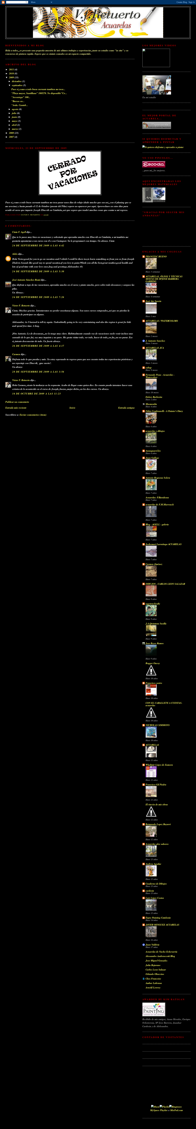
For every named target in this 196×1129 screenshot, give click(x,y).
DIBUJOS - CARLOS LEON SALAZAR (165, 583)
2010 (12, 73)
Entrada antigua (126, 407)
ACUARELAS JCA (155, 347)
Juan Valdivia (152, 944)
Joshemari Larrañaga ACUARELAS (164, 544)
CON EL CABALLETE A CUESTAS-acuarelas (164, 704)
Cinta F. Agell (19, 232)
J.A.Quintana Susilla (156, 623)
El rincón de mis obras (157, 804)
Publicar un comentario (17, 401)
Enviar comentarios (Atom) (33, 414)
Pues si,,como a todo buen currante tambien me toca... (38, 89)
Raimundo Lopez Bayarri (158, 824)
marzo (15, 129)
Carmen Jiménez (154, 564)
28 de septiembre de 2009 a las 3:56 (38, 371)
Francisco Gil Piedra (156, 784)
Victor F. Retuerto (21, 305)
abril (14, 125)
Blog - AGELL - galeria (157, 524)
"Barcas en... (17, 101)
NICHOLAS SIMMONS (158, 725)
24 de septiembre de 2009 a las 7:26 (38, 297)
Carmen (16, 354)
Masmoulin (151, 404)
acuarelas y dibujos (155, 431)
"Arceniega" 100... (20, 97)
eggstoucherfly (153, 603)
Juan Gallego (152, 457)
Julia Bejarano (153, 965)
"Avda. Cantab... (19, 105)
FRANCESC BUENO (156, 256)
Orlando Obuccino (155, 974)
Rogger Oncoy (153, 663)
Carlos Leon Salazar (156, 969)
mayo (15, 121)
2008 (12, 132)
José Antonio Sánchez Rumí (26, 279)
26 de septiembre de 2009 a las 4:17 (38, 345)
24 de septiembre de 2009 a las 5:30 (38, 271)
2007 (12, 136)
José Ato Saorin (153, 301)
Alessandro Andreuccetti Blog (160, 956)
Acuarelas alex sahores (157, 844)
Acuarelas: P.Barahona (157, 497)
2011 (12, 69)
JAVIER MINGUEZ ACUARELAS (162, 924)
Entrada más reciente (15, 407)
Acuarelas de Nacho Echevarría (161, 951)
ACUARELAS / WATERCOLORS (162, 320)
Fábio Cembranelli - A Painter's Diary (164, 411)
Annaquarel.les (153, 450)
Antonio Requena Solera (158, 477)
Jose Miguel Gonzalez (156, 960)
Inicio (72, 407)
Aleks (15, 254)
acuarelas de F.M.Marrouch (160, 504)
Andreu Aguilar (153, 864)
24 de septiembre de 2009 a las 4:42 (38, 245)
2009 (12, 77)
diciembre (17, 81)
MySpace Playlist (158, 1110)
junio (15, 117)
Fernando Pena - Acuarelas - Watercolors (160, 376)
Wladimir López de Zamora (159, 764)
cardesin (150, 890)
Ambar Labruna (154, 983)
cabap (149, 367)
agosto (15, 109)
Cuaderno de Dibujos (156, 883)
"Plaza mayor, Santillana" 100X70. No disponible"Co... (39, 93)
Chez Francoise (153, 978)
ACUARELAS (152, 744)
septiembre (17, 85)
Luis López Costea (155, 898)
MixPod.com (176, 1110)
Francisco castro (154, 683)
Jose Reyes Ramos (155, 643)
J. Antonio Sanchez (155, 340)
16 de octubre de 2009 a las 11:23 (36, 393)
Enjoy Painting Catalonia (158, 917)
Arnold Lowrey (153, 987)
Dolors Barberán (154, 397)
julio (14, 113)
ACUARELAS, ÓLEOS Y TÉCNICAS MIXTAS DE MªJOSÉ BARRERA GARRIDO (164, 279)
